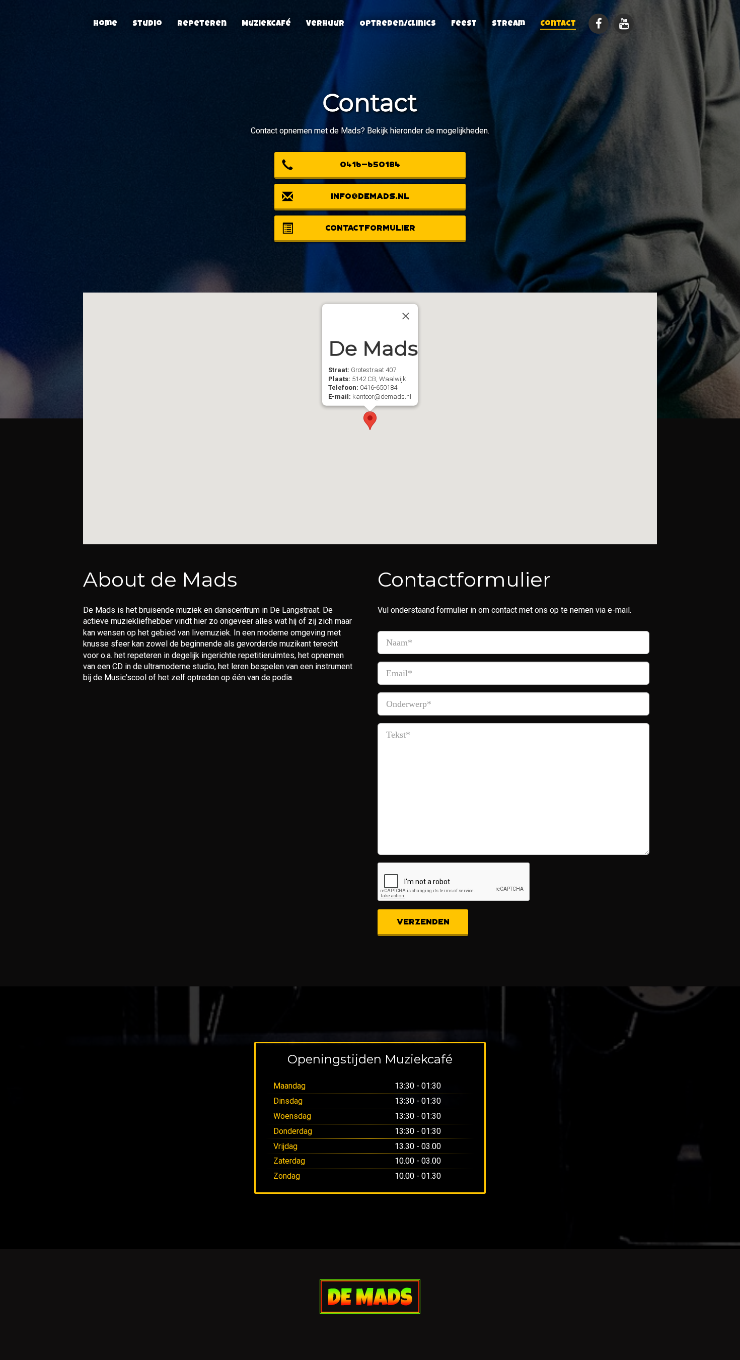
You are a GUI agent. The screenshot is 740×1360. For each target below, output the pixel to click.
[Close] (406, 316)
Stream (508, 24)
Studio (147, 24)
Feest (464, 24)
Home (105, 24)
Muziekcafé (266, 24)
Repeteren (202, 24)
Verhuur (325, 24)
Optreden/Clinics (397, 24)
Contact (558, 24)
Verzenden (423, 921)
